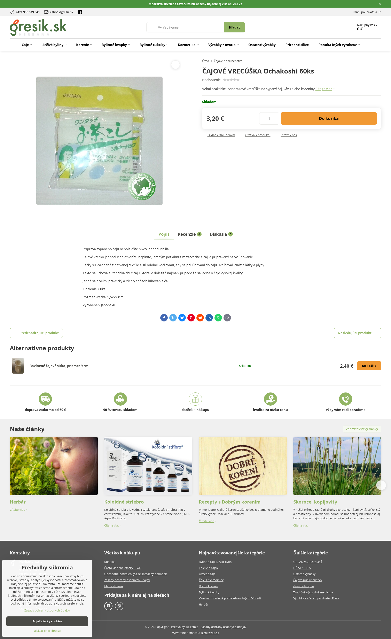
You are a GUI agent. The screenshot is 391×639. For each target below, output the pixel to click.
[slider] (231, 79)
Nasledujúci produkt (355, 333)
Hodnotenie (211, 80)
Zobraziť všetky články (362, 429)
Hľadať (234, 27)
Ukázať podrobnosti (47, 631)
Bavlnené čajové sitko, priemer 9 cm (59, 366)
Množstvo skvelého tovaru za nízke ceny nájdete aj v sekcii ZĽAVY (195, 4)
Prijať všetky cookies (47, 621)
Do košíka (329, 118)
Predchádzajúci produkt (39, 333)
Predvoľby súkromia (184, 627)
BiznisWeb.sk (210, 633)
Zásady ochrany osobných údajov (223, 627)
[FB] (80, 12)
